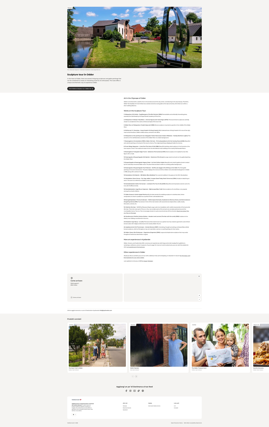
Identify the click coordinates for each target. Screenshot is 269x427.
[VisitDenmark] (76, 399)
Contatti (176, 408)
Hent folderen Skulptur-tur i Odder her (80, 88)
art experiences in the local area (136, 247)
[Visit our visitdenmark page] (134, 391)
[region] (163, 288)
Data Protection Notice (177, 423)
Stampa (125, 406)
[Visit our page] (130, 391)
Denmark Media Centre (154, 406)
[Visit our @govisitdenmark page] (138, 391)
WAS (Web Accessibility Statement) (193, 423)
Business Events (127, 408)
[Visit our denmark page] (126, 391)
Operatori (125, 409)
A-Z (175, 406)
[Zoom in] (199, 295)
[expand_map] (199, 276)
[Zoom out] (199, 299)
